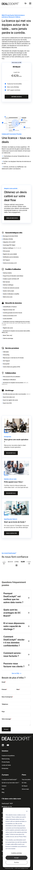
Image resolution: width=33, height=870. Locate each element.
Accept (16, 857)
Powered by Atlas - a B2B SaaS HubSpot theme (16, 868)
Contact (4, 786)
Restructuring (6, 758)
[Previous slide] (4, 563)
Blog (3, 792)
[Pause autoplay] (16, 565)
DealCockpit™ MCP (7, 803)
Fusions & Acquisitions (8, 755)
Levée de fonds (6, 765)
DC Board (24, 786)
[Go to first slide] (29, 563)
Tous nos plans (26, 779)
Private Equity (6, 762)
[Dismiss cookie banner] (26, 811)
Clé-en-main (25, 789)
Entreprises (5, 768)
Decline (16, 862)
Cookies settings (16, 853)
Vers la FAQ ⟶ (16, 673)
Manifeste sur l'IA (7, 806)
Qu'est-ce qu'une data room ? (10, 782)
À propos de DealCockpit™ (9, 779)
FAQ (3, 789)
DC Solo (24, 782)
